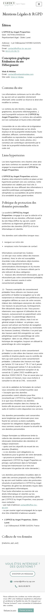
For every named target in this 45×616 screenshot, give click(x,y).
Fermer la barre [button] (26, 610)
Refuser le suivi (10, 610)
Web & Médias (17, 77)
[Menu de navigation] (39, 4)
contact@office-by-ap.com (19, 48)
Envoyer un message (22, 574)
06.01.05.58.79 (12, 51)
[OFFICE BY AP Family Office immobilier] (14, 4)
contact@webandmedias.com (21, 74)
